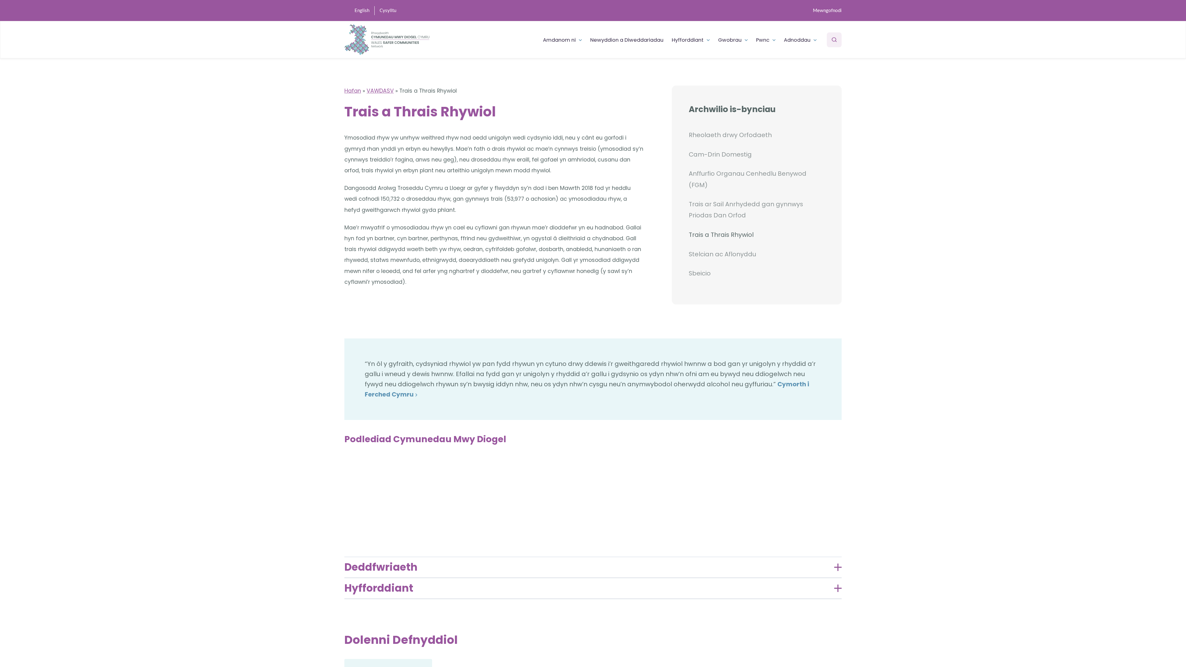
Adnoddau (797, 40)
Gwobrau (730, 40)
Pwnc (762, 40)
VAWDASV (380, 90)
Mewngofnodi (827, 10)
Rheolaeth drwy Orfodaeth (730, 135)
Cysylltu (388, 10)
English (362, 10)
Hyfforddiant (688, 40)
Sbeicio (700, 273)
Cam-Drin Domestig (720, 154)
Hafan (352, 90)
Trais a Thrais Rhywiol (721, 234)
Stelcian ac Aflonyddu (722, 254)
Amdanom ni (559, 40)
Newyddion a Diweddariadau (626, 40)
